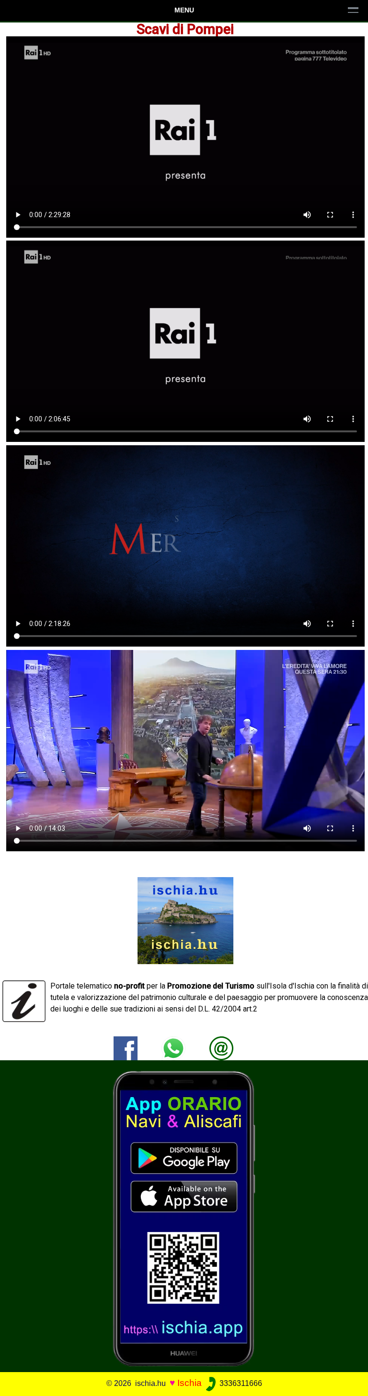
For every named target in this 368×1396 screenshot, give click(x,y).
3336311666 (240, 1383)
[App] (184, 1217)
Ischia (189, 1383)
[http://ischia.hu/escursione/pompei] (221, 1047)
